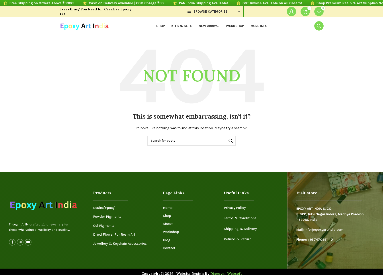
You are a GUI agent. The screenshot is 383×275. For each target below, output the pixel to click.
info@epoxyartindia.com (324, 230)
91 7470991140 (321, 240)
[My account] (291, 11)
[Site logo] (84, 26)
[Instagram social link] (20, 242)
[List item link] (124, 208)
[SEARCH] (231, 141)
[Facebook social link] (12, 242)
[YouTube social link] (28, 242)
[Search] (319, 25)
